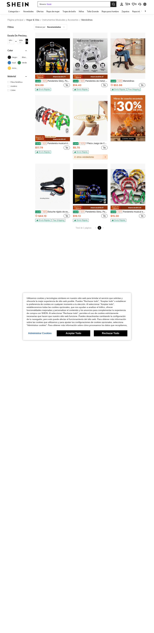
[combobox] (50, 27)
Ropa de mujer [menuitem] (53, 11)
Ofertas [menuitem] (40, 11)
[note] (52, 77)
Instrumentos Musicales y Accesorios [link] (60, 20)
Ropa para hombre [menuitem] (110, 11)
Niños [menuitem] (81, 11)
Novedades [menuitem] (28, 11)
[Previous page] (96, 228)
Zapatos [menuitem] (125, 11)
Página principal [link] (15, 20)
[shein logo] (18, 4)
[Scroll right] (145, 11)
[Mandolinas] (128, 56)
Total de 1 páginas (84, 228)
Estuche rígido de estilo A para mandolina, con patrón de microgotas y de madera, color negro (53, 211)
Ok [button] (27, 41)
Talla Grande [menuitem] (93, 11)
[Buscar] (113, 4)
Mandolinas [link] (86, 20)
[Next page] (103, 228)
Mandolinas (122, 81)
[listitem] (52, 61)
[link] (127, 4)
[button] (140, 4)
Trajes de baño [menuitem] (69, 11)
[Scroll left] (142, 11)
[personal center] (121, 4)
